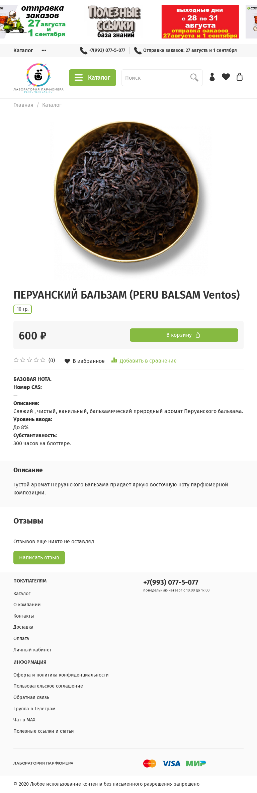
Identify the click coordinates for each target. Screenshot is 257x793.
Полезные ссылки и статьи (43, 731)
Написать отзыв (39, 557)
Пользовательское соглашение (48, 686)
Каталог (23, 50)
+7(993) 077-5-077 (107, 50)
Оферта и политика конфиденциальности (61, 675)
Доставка (23, 627)
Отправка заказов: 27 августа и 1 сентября (190, 50)
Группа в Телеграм (34, 709)
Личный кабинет (32, 650)
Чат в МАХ (24, 720)
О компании (27, 605)
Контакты (23, 616)
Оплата (21, 638)
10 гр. (22, 309)
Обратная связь (31, 697)
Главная (23, 105)
